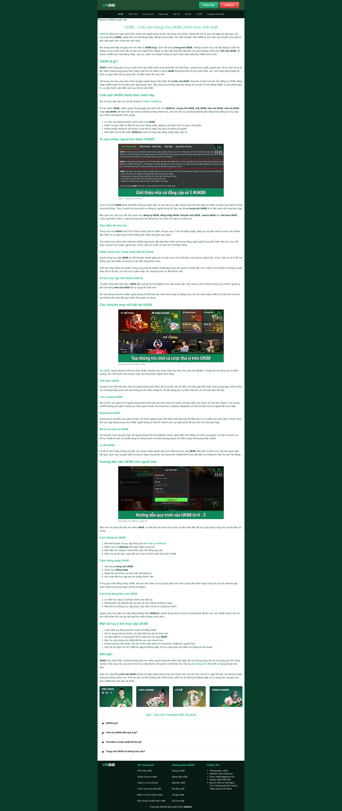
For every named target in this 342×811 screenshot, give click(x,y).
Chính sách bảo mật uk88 (149, 788)
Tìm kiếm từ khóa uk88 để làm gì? (122, 742)
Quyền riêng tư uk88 (147, 776)
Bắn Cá (176, 14)
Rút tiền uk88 (178, 788)
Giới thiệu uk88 (144, 770)
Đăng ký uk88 (178, 770)
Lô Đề (199, 14)
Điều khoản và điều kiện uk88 (151, 800)
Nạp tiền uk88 (178, 782)
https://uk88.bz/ (225, 773)
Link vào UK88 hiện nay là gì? (119, 732)
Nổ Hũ (188, 14)
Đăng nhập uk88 (179, 776)
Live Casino (148, 14)
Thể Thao (132, 14)
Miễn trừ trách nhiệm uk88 (149, 794)
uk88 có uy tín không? (147, 782)
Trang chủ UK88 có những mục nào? (123, 751)
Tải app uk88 (178, 794)
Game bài (163, 14)
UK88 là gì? (110, 723)
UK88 (120, 14)
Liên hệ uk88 (178, 800)
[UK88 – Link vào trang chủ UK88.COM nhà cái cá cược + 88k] (109, 5)
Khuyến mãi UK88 (215, 14)
